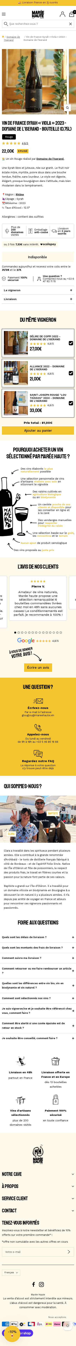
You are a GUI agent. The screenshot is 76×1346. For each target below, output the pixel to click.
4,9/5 (25, 143)
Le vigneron (12, 290)
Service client (14, 1199)
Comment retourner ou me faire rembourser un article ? (36, 970)
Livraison (10, 299)
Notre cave (12, 1174)
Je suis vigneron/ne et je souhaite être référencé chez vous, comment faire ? (37, 1010)
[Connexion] (62, 14)
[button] (15, 633)
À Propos (10, 1186)
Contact (9, 1211)
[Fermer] (70, 24)
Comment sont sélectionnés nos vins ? (26, 998)
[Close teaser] (21, 1324)
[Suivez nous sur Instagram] (41, 1284)
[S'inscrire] (69, 1252)
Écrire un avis (38, 667)
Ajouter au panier (38, 430)
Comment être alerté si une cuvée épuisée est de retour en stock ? (33, 1025)
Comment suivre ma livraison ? (21, 958)
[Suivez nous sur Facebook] (33, 1284)
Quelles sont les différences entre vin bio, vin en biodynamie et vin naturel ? (33, 985)
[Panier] (71, 14)
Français (9, 1272)
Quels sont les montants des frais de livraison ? (32, 947)
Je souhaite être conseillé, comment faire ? (29, 1038)
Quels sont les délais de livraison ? (24, 937)
